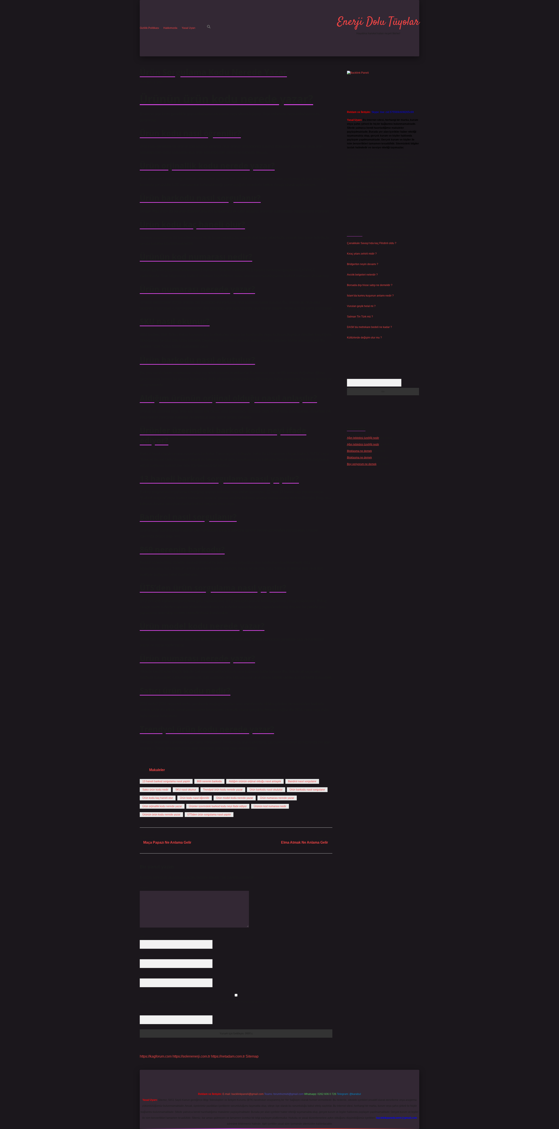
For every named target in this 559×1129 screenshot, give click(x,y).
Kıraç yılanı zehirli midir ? (362, 253)
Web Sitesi (146, 975)
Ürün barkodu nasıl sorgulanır (307, 789)
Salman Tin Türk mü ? (360, 316)
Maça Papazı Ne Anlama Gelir (167, 842)
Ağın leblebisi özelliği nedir (363, 437)
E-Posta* (145, 955)
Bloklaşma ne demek (359, 451)
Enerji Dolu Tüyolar (378, 22)
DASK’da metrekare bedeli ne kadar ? (369, 327)
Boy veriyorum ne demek (361, 464)
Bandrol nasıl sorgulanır (302, 781)
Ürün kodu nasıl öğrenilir (194, 797)
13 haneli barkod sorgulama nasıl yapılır (166, 781)
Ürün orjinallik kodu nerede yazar (162, 806)
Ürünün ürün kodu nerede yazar (161, 814)
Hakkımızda (170, 27)
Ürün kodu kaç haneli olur (157, 797)
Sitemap (252, 1056)
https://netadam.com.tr (228, 1056)
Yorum (143, 887)
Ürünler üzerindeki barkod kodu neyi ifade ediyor (218, 806)
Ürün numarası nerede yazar (277, 797)
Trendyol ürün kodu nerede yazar (223, 789)
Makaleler (157, 770)
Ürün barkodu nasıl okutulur (266, 789)
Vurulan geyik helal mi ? (361, 306)
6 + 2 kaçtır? (148, 1012)
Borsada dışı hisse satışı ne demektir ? (369, 285)
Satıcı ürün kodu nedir (155, 789)
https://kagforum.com (156, 1056)
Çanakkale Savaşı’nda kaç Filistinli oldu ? (371, 243)
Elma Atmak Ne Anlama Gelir (304, 842)
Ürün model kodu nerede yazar (234, 797)
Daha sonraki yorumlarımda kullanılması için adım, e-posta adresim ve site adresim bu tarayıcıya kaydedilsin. (204, 1001)
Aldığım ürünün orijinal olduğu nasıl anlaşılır (255, 781)
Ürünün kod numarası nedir (270, 806)
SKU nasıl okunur (185, 789)
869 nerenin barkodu (209, 781)
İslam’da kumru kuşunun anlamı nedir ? (370, 295)
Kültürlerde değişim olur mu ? (364, 337)
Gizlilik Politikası (149, 27)
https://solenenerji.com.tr (191, 1056)
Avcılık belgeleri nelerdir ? (362, 274)
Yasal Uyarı (188, 27)
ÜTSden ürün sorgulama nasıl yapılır (209, 814)
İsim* (143, 936)
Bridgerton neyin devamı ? (362, 264)
